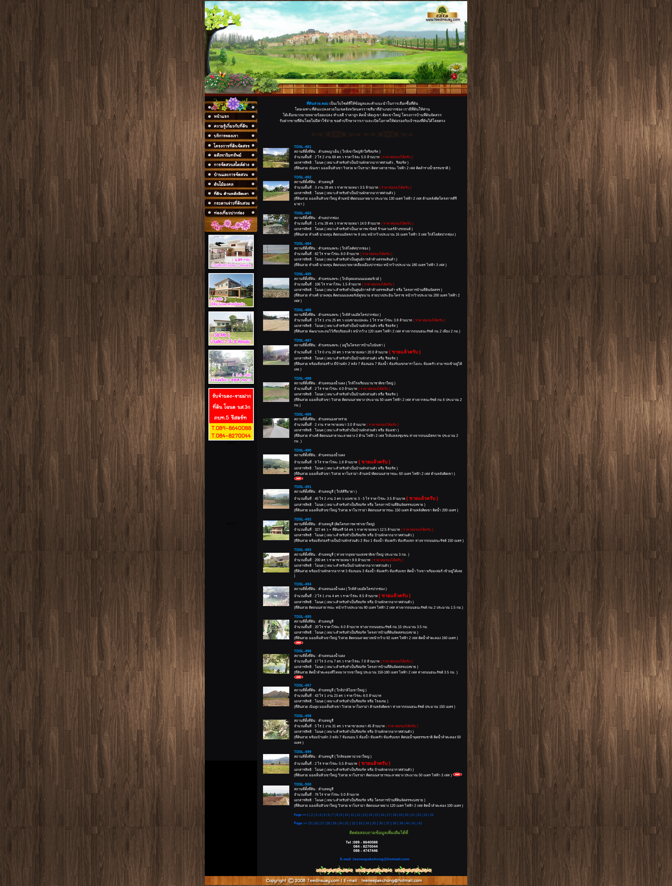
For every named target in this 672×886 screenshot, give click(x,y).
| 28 (327, 823)
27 (322, 823)
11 (352, 815)
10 (346, 815)
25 (310, 823)
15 (376, 815)
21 (413, 815)
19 (400, 815)
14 (370, 815)
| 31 (346, 823)
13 (364, 815)
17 (388, 815)
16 (382, 815)
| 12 (357, 815)
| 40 (407, 823)
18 (394, 815)
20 (406, 815)
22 (419, 815)
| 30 (340, 823)
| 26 (315, 823)
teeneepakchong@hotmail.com (381, 859)
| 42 (419, 823)
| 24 (431, 815)
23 (425, 815)
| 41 (413, 823)
